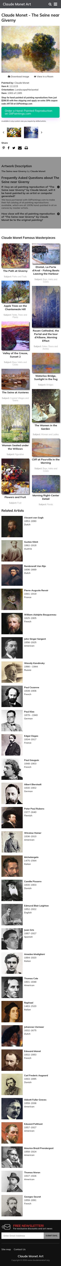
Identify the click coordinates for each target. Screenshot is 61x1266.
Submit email (52, 1236)
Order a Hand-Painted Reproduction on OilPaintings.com (28, 112)
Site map (6, 1249)
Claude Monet (37, 171)
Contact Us (20, 1249)
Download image (20, 76)
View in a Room (45, 76)
